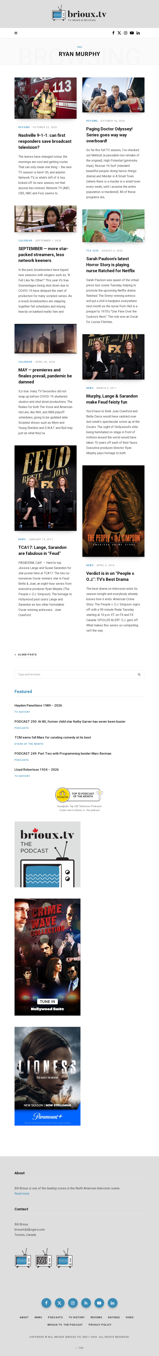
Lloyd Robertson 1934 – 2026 (37, 769)
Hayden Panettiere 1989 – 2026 (38, 705)
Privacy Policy (100, 1324)
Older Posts (27, 654)
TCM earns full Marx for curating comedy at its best (53, 737)
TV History (22, 712)
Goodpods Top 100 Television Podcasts (79, 806)
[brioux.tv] (79, 14)
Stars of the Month (29, 744)
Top (81, 1348)
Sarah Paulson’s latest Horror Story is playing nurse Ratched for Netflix (110, 264)
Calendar (25, 240)
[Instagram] (73, 1303)
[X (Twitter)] (60, 1303)
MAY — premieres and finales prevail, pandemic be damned (45, 376)
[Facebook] (46, 1303)
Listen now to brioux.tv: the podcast (80, 810)
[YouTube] (99, 1303)
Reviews (24, 127)
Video (130, 1317)
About (24, 1317)
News (90, 388)
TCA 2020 (92, 250)
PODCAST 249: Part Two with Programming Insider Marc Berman (63, 753)
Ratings (114, 1317)
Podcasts (22, 728)
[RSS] (86, 1303)
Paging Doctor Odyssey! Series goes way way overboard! (109, 135)
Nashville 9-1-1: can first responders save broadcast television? (45, 141)
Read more (22, 1193)
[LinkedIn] (113, 1303)
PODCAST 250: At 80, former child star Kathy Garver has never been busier (70, 721)
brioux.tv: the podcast (65, 1324)
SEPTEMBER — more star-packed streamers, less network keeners (43, 254)
